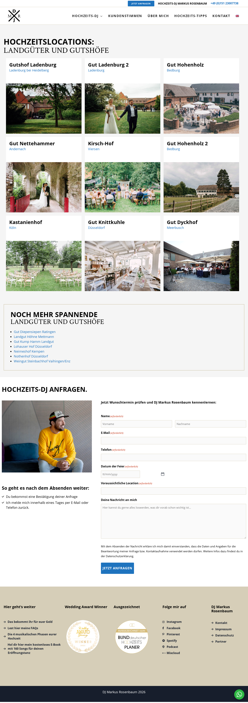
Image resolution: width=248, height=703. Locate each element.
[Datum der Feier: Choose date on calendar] (162, 474)
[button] (141, 3)
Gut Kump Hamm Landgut (34, 341)
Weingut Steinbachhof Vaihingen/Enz (42, 361)
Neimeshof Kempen (29, 351)
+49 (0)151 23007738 (224, 3)
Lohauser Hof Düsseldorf (33, 346)
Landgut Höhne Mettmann (34, 336)
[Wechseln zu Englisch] (237, 15)
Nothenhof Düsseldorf (31, 356)
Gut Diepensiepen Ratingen (35, 332)
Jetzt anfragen (117, 568)
